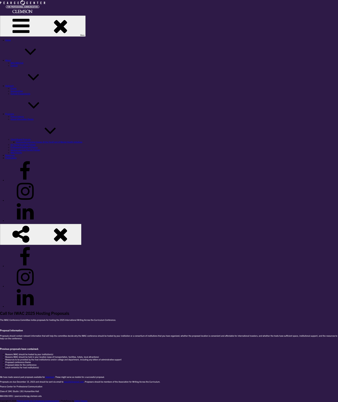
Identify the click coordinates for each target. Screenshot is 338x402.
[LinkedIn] (25, 220)
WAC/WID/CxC (17, 63)
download (49, 377)
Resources (10, 155)
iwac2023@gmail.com (74, 381)
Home (8, 40)
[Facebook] (25, 180)
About (8, 60)
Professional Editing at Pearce (24, 147)
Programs (9, 113)
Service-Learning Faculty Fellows (25, 150)
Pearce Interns (17, 116)
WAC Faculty (16, 152)
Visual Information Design (22, 119)
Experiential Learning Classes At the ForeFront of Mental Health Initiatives (49, 142)
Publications (11, 157)
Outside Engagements (20, 93)
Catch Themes (80, 400)
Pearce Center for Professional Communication (38, 400)
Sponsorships (17, 91)
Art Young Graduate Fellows (23, 144)
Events (14, 88)
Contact (14, 65)
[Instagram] (25, 200)
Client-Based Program (20, 139)
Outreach (9, 85)
